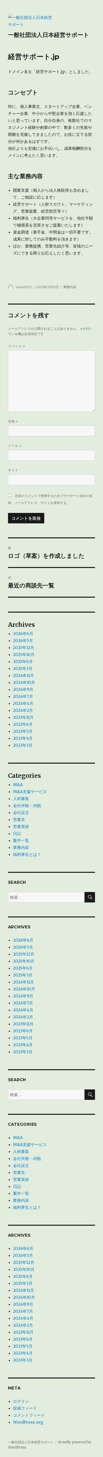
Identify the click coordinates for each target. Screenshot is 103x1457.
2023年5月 (22, 731)
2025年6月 (23, 661)
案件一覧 (21, 840)
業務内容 (69, 287)
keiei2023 (24, 287)
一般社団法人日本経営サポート (48, 34)
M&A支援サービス (30, 791)
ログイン (21, 1401)
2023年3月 (22, 745)
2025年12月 (23, 647)
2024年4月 (23, 703)
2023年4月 (23, 738)
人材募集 (21, 798)
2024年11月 (23, 675)
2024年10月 (24, 682)
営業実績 (21, 826)
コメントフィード (29, 1415)
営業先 (19, 819)
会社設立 (21, 812)
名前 (13, 421)
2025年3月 (22, 668)
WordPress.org (28, 1422)
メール (15, 446)
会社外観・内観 (27, 805)
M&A (18, 784)
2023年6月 (23, 724)
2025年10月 (23, 654)
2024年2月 (23, 710)
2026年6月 (23, 633)
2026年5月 (23, 640)
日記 (17, 833)
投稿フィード (25, 1408)
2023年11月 (23, 717)
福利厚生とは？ (27, 854)
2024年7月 (23, 696)
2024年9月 (23, 689)
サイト (13, 470)
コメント (16, 346)
